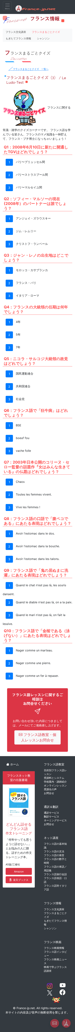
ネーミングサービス (55, 820)
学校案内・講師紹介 (55, 781)
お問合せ (49, 793)
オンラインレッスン (55, 785)
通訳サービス (51, 812)
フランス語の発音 (54, 855)
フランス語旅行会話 (55, 874)
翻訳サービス (51, 816)
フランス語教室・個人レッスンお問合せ (38, 737)
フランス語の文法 (54, 851)
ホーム (14, 764)
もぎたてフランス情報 (18, 38)
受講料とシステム (54, 777)
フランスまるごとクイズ (46, 31)
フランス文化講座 (16, 31)
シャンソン (43, 38)
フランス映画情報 (54, 947)
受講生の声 (50, 789)
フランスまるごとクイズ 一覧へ (30, 69)
